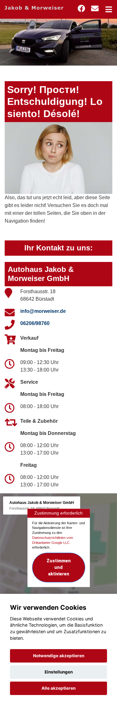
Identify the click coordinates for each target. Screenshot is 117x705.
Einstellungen (59, 671)
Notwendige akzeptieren (58, 655)
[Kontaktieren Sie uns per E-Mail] (95, 8)
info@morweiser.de (43, 311)
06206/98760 (35, 323)
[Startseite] (34, 7)
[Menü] (109, 9)
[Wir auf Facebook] (81, 8)
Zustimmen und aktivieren (58, 567)
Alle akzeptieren (58, 688)
